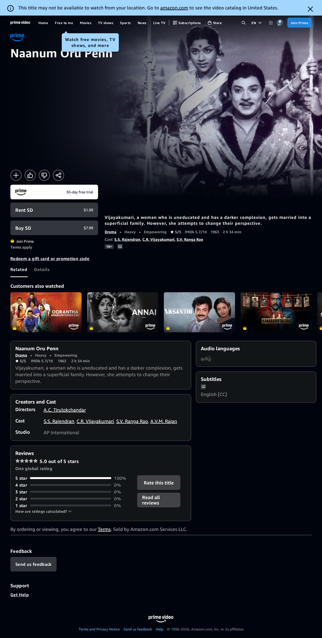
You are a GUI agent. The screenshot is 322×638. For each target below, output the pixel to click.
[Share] (58, 175)
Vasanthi (199, 312)
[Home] (20, 23)
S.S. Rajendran (127, 239)
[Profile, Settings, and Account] (280, 22)
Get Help (19, 594)
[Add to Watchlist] (16, 175)
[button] (43, 511)
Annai (122, 312)
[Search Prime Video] (243, 22)
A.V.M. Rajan (163, 421)
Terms (104, 529)
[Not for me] (44, 175)
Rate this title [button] (159, 482)
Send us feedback (138, 629)
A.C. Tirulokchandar (65, 410)
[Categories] (270, 22)
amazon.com (174, 7)
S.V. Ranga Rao (190, 239)
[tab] (19, 269)
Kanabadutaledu (276, 312)
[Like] (30, 175)
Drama (110, 231)
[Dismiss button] (310, 9)
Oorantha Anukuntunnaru (46, 312)
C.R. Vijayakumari (158, 239)
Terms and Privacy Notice (99, 629)
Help (159, 629)
